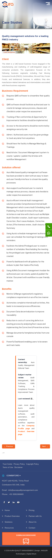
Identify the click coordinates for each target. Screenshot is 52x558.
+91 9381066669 (16, 494)
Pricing (31, 510)
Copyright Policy (32, 464)
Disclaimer (18, 467)
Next (45, 446)
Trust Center (7, 464)
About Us (32, 522)
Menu (47, 4)
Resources (9, 528)
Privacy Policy (19, 464)
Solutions (8, 522)
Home (7, 510)
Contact (32, 528)
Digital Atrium (31, 554)
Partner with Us (35, 516)
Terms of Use (8, 467)
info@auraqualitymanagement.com (23, 490)
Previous (8, 446)
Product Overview (12, 516)
